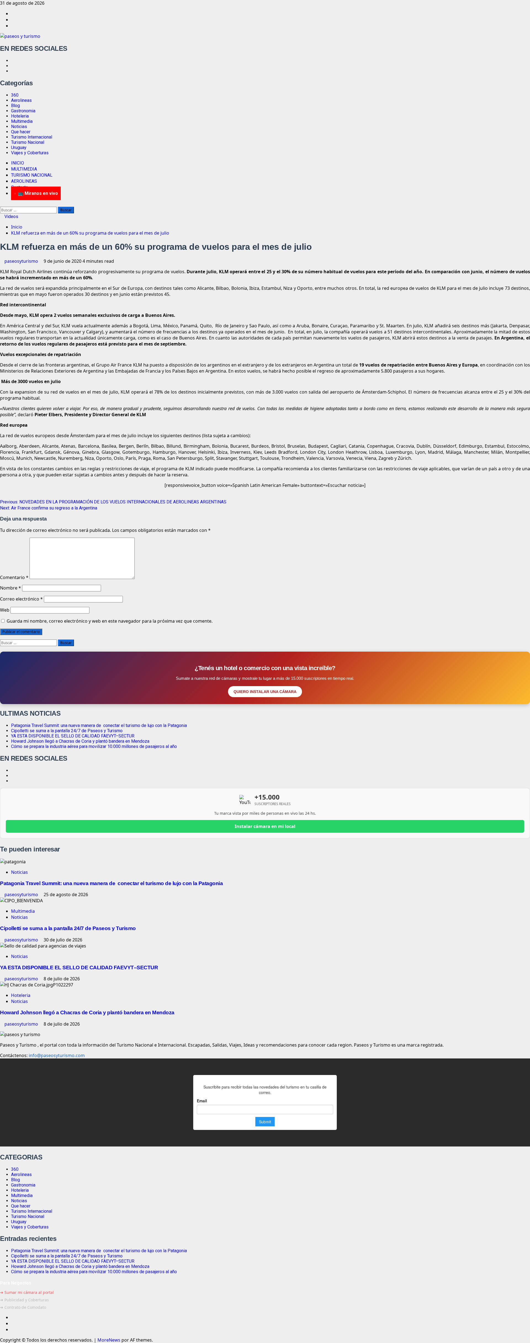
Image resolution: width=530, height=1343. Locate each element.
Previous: (113, 502)
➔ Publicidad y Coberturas (24, 1299)
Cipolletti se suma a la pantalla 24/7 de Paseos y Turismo (67, 730)
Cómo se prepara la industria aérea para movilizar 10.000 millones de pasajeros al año (94, 746)
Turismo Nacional (27, 142)
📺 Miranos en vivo (38, 193)
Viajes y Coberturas (30, 152)
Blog (15, 105)
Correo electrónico (21, 599)
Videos (10, 216)
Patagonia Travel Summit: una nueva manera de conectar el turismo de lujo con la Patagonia (99, 725)
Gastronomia (23, 110)
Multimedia (22, 121)
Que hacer (20, 131)
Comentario (14, 577)
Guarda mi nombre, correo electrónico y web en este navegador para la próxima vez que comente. (110, 621)
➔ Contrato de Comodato (23, 1307)
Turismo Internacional (31, 137)
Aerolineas (21, 100)
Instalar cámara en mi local (265, 826)
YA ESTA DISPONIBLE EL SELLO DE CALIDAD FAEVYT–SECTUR (72, 736)
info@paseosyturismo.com (57, 1055)
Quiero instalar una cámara (265, 691)
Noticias (19, 126)
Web (4, 610)
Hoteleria (20, 116)
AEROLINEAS (24, 181)
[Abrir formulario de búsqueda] (1, 204)
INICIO (17, 163)
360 (14, 95)
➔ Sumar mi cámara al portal (27, 1292)
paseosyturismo (21, 261)
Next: (48, 508)
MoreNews (108, 1340)
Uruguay (18, 147)
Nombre (10, 588)
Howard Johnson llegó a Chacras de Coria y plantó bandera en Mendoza (80, 741)
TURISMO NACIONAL (31, 175)
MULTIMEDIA (24, 169)
